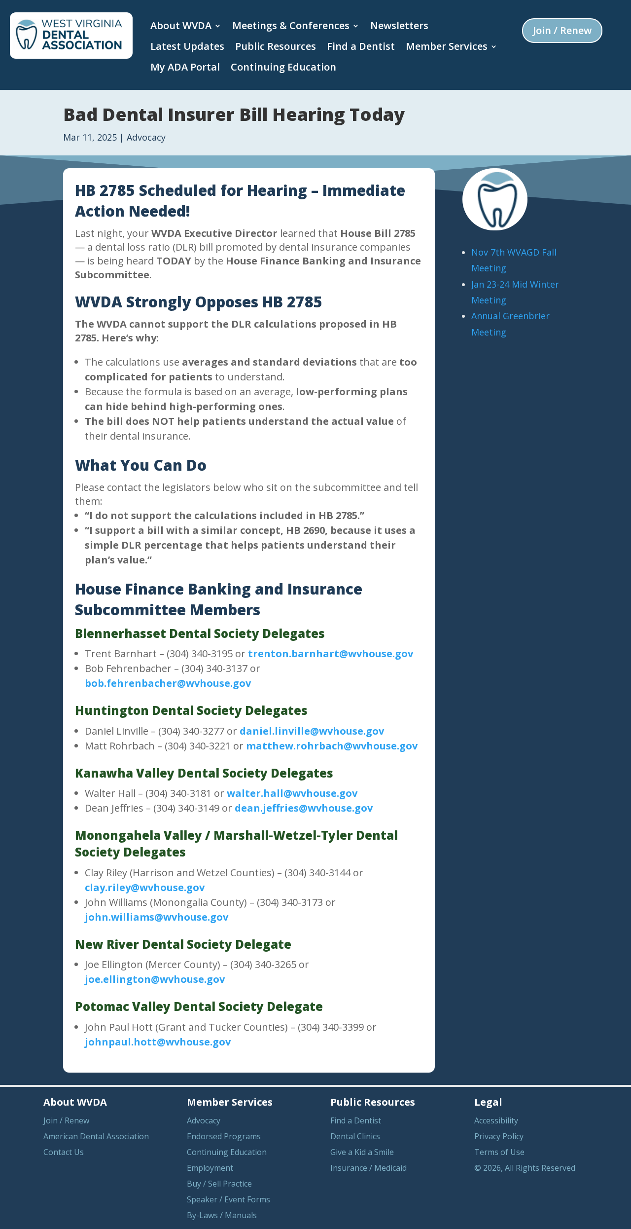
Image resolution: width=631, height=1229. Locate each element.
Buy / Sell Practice (219, 1183)
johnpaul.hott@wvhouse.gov (158, 1041)
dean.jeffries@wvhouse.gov (304, 808)
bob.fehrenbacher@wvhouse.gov (168, 683)
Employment (210, 1167)
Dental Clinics (355, 1136)
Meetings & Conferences (291, 25)
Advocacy (146, 137)
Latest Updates (187, 46)
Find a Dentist (361, 46)
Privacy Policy (499, 1136)
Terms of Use (499, 1152)
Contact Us (63, 1152)
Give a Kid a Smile (362, 1152)
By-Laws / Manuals (222, 1215)
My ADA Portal (185, 67)
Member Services (447, 46)
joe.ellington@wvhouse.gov (155, 979)
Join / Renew (562, 30)
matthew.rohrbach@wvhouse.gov (332, 745)
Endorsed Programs (224, 1136)
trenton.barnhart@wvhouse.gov (330, 653)
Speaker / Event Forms (228, 1199)
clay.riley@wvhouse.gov (145, 887)
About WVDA (180, 25)
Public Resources (275, 46)
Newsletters (399, 25)
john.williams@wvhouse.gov (156, 917)
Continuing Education (283, 67)
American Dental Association (96, 1136)
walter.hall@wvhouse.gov (292, 793)
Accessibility (496, 1120)
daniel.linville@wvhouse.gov (312, 731)
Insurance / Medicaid (368, 1167)
